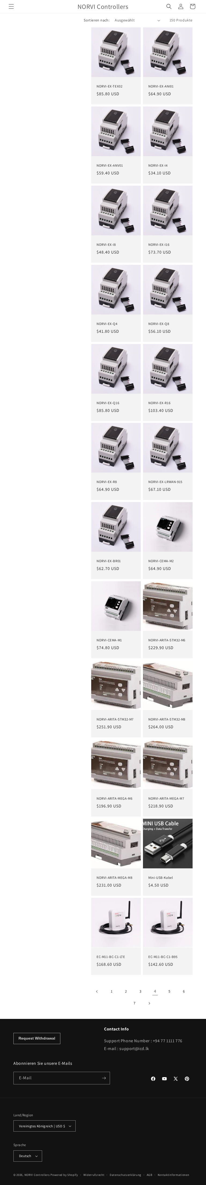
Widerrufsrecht (94, 1175)
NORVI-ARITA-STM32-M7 (115, 719)
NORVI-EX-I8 (106, 245)
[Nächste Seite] (149, 1003)
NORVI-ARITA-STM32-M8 (166, 719)
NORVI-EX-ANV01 (110, 165)
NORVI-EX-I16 (158, 245)
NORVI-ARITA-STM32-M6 (166, 640)
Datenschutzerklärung (125, 1175)
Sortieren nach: (96, 20)
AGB (149, 1175)
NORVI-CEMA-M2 (161, 561)
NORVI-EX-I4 (158, 165)
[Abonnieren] (104, 1078)
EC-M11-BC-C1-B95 (163, 957)
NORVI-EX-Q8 (158, 324)
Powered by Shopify (64, 1175)
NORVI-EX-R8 (107, 482)
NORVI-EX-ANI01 (161, 86)
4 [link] (155, 991)
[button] (11, 6)
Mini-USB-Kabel (160, 878)
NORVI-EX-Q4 (107, 324)
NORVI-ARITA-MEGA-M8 (114, 878)
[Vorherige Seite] (97, 991)
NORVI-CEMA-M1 (109, 640)
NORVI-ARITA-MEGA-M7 (166, 798)
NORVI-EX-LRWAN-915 (165, 482)
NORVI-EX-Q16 (108, 403)
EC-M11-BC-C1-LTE (111, 957)
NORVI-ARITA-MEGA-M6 (114, 798)
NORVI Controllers (37, 1175)
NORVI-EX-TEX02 (109, 86)
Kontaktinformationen (173, 1175)
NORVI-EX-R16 (159, 403)
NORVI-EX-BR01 (109, 561)
